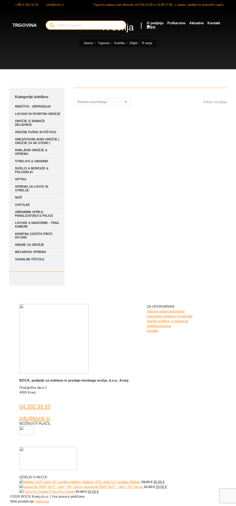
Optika (20, 179)
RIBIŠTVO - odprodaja (33, 106)
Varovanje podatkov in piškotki (169, 316)
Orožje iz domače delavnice (30, 122)
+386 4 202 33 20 (26, 4)
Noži (18, 197)
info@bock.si (55, 4)
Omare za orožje (29, 245)
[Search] (52, 25)
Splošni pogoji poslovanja (166, 311)
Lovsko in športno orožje (37, 114)
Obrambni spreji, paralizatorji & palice (34, 213)
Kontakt (152, 331)
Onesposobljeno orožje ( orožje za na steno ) (37, 141)
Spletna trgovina (159, 326)
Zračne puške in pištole (35, 132)
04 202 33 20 (34, 407)
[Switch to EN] (151, 27)
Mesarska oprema (30, 252)
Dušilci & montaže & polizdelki (31, 170)
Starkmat (42, 501)
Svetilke (22, 205)
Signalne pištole (29, 259)
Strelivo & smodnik (31, 161)
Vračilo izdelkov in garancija (167, 321)
